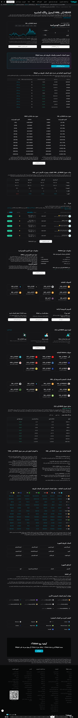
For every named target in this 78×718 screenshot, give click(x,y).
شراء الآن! (18, 84)
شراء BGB (43, 681)
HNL (52, 716)
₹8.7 (28, 513)
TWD (35, 716)
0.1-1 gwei (24, 4)
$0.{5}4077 (60, 519)
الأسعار (44, 685)
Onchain (56, 677)
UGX (48, 716)
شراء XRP (43, 679)
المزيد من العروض (45, 241)
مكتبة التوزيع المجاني (54, 710)
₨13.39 (37, 525)
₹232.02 (27, 510)
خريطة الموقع (69, 702)
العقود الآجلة (56, 673)
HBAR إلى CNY (30, 356)
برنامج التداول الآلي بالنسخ (53, 691)
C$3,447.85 (45, 498)
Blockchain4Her (69, 700)
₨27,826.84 (36, 504)
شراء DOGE (43, 677)
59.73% (36, 4)
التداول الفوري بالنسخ (54, 687)
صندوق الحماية (69, 687)
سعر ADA (43, 701)
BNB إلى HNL (63, 389)
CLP (57, 716)
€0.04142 (52, 525)
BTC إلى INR (63, 298)
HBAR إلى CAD (30, 362)
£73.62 (19, 504)
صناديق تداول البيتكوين (41, 695)
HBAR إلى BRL (30, 368)
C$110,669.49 (44, 495)
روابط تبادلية (69, 691)
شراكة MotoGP (69, 696)
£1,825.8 (19, 498)
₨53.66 (37, 522)
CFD (57, 675)
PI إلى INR (48, 298)
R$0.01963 (12, 528)
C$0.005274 (45, 528)
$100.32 (60, 504)
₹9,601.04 (27, 504)
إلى (68, 34)
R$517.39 (12, 504)
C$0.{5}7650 (45, 516)
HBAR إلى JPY (63, 368)
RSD (30, 716)
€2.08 (53, 510)
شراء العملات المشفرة (41, 671)
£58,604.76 (19, 495)
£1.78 (20, 510)
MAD (12, 716)
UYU (17, 716)
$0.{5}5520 (60, 516)
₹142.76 (27, 501)
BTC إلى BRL (14, 292)
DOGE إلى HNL (30, 389)
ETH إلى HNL (14, 383)
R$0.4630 (12, 507)
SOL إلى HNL (30, 383)
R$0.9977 (12, 522)
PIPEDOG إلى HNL (62, 383)
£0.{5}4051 (19, 516)
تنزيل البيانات (29, 691)
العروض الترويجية (29, 693)
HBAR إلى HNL (63, 356)
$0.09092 (60, 513)
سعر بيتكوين (43, 687)
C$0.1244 (45, 507)
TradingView (56, 703)
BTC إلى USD (63, 286)
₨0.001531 (36, 516)
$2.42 (61, 510)
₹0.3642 (27, 528)
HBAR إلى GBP (47, 368)
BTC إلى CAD (30, 292)
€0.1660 (52, 522)
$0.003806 (60, 528)
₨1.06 (37, 528)
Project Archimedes (28, 687)
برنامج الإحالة (29, 695)
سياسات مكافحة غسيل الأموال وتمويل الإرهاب (13, 682)
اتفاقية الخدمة (16, 671)
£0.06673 (19, 513)
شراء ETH (43, 675)
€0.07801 (52, 513)
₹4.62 (28, 525)
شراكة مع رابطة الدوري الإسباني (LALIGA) (66, 694)
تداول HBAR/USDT (32, 241)
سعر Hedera (58, 6)
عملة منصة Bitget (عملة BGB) (66, 681)
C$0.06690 (45, 525)
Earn (57, 685)
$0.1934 (60, 522)
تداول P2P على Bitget (64, 207)
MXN (66, 716)
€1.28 (53, 501)
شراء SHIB (43, 683)
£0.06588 (19, 507)
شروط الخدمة (16, 686)
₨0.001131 (37, 519)
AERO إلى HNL (63, 395)
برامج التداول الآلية (55, 693)
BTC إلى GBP (47, 292)
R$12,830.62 (11, 498)
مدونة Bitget (69, 679)
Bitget (70, 6)
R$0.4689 (12, 513)
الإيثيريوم (43, 689)
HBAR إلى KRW (14, 362)
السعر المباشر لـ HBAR (22, 46)
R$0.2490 (12, 525)
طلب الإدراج (30, 679)
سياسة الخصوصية (15, 684)
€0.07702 (52, 507)
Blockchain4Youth (68, 698)
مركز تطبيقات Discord (54, 708)
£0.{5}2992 (19, 519)
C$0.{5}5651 (45, 519)
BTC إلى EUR (63, 292)
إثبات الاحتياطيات (69, 685)
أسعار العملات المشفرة (64, 6)
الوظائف (70, 677)
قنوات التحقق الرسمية (28, 675)
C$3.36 (45, 510)
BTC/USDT (6, 4)
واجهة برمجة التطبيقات (54, 695)
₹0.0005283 (27, 516)
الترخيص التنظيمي (15, 679)
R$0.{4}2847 (11, 516)
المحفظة (56, 701)
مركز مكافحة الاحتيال (28, 677)
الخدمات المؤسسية (28, 685)
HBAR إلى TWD (46, 356)
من (68, 29)
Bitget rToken (42, 708)
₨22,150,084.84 (36, 495)
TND (39, 716)
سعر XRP (43, 697)
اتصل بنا (70, 673)
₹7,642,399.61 (26, 495)
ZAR (43, 716)
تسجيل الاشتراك (10, 1)
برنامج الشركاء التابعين (28, 683)
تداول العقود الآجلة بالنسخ (54, 689)
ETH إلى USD (47, 286)
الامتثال (17, 677)
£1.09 (20, 501)
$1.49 (61, 501)
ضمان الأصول (29, 689)
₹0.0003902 (27, 519)
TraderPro (56, 699)
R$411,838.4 (11, 495)
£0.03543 (19, 525)
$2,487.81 (60, 498)
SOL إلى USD (14, 286)
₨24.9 (37, 507)
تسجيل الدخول (18, 1)
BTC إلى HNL (47, 383)
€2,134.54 (52, 498)
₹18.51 (28, 522)
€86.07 (53, 504)
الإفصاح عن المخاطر (15, 688)
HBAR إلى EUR (47, 362)
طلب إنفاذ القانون (15, 673)
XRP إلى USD (30, 286)
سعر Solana (43, 703)
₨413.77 (37, 501)
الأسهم (57, 679)
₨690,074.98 (36, 498)
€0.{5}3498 (52, 519)
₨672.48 (37, 510)
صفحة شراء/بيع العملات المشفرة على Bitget (19, 59)
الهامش (57, 683)
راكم (12, 4)
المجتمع (70, 675)
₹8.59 (28, 507)
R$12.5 (12, 510)
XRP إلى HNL (47, 389)
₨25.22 (37, 513)
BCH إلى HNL (47, 395)
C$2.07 (45, 501)
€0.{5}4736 (52, 516)
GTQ (61, 716)
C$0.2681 (45, 522)
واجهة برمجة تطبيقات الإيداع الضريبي (27, 700)
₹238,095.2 (27, 498)
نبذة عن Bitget (69, 671)
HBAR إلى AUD (63, 362)
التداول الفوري (55, 671)
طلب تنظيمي (16, 675)
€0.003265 (52, 528)
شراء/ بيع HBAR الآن (55, 46)
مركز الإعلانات (69, 683)
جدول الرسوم (29, 697)
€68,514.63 (52, 495)
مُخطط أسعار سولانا (41, 691)
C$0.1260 (45, 513)
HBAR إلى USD (14, 356)
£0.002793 (19, 528)
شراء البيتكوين (42, 673)
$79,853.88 (60, 495)
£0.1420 (19, 522)
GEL (21, 716)
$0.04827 (60, 525)
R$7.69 (12, 501)
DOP (26, 716)
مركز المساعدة (29, 673)
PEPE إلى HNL (14, 389)
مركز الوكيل (56, 697)
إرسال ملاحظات (29, 671)
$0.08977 (60, 507)
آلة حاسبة (43, 693)
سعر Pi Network (42, 699)
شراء (10, 216)
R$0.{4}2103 (11, 519)
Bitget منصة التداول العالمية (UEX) (66, 689)
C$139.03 (45, 504)
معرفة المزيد (9, 329)
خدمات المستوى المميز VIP (27, 681)
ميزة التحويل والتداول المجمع (53, 681)
